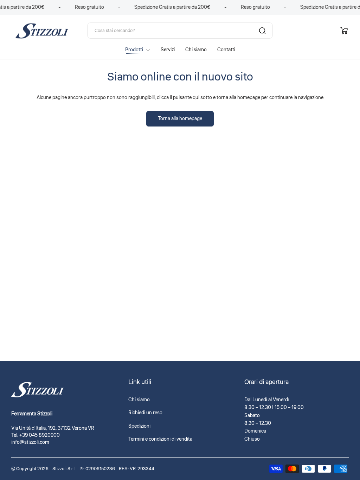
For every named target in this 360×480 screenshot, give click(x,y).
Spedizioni (139, 426)
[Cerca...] (262, 30)
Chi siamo (139, 399)
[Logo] (41, 30)
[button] (344, 30)
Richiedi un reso (145, 412)
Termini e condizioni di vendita (160, 439)
